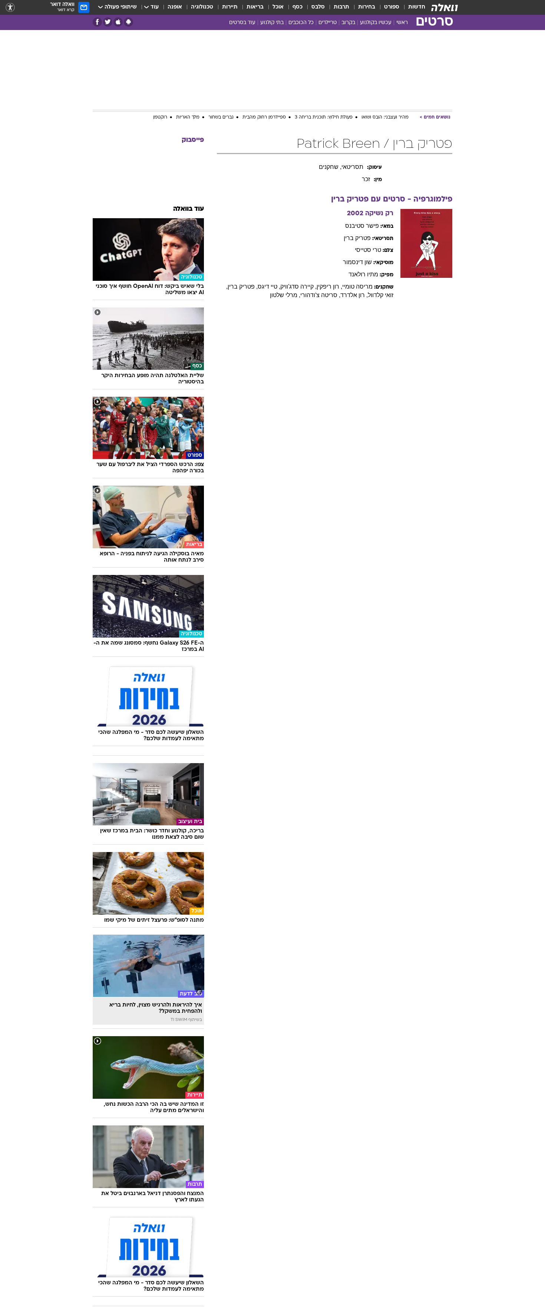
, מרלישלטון (285, 295)
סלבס (318, 7)
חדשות (416, 7)
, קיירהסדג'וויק (298, 286)
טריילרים (327, 22)
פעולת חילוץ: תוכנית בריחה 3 (324, 117)
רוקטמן (160, 117)
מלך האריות (187, 117)
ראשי (402, 22)
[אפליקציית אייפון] (118, 22)
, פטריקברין (243, 286)
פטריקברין (357, 238)
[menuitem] (412, 7)
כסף (298, 7)
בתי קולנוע (272, 22)
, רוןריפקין (329, 286)
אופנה (175, 7)
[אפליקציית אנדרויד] (128, 22)
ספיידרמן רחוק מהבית (264, 117)
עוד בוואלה (188, 209)
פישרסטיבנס (362, 226)
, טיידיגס (269, 286)
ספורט (391, 7)
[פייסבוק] (97, 22)
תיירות (230, 7)
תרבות (341, 7)
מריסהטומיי (357, 286)
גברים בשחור (221, 117)
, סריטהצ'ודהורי (320, 295)
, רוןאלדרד (354, 295)
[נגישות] (10, 7)
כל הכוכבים (301, 22)
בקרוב (348, 22)
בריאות (255, 7)
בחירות (366, 7)
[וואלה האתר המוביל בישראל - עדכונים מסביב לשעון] (444, 7)
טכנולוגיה (202, 7)
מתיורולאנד (363, 274)
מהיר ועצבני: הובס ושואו (385, 117)
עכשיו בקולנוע (376, 22)
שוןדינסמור (357, 262)
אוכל (278, 7)
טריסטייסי (368, 250)
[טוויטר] (107, 22)
